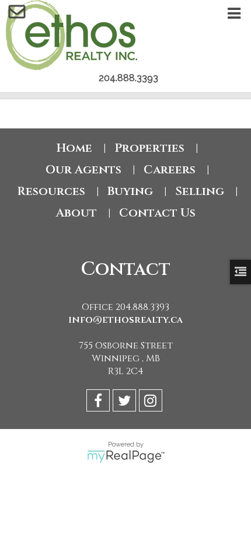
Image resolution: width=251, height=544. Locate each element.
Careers (170, 169)
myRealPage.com (125, 456)
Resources (51, 191)
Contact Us (157, 213)
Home (74, 148)
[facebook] (99, 402)
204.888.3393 (128, 77)
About (76, 213)
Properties (149, 148)
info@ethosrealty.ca (125, 319)
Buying (130, 191)
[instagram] (152, 402)
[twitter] (126, 402)
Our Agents (83, 169)
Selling (199, 191)
